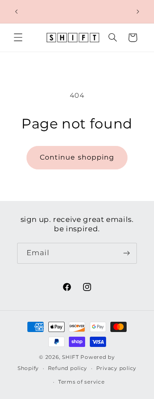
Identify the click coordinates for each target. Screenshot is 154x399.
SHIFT (70, 357)
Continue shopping (77, 157)
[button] (18, 37)
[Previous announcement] (16, 11)
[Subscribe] (126, 253)
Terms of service (81, 382)
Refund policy (68, 368)
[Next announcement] (137, 11)
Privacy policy (116, 368)
